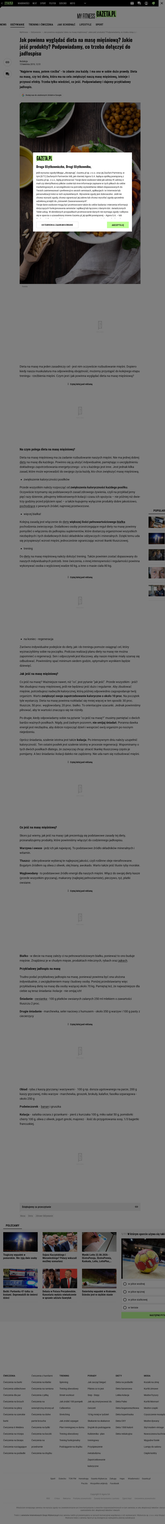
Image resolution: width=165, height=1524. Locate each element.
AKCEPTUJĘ (118, 225)
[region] (82, 192)
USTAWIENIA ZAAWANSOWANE (57, 225)
